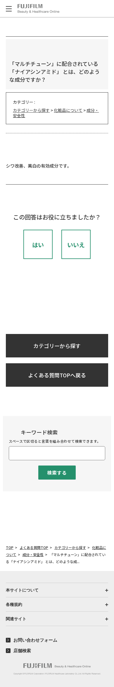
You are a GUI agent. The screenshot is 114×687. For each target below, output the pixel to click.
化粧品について (68, 110)
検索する (57, 472)
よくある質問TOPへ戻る (57, 375)
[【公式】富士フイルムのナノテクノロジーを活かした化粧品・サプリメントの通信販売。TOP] (57, 665)
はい (38, 245)
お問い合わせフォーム (35, 640)
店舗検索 (22, 650)
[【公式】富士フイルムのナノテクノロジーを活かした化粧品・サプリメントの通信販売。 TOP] (38, 8)
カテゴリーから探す (31, 110)
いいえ (76, 245)
